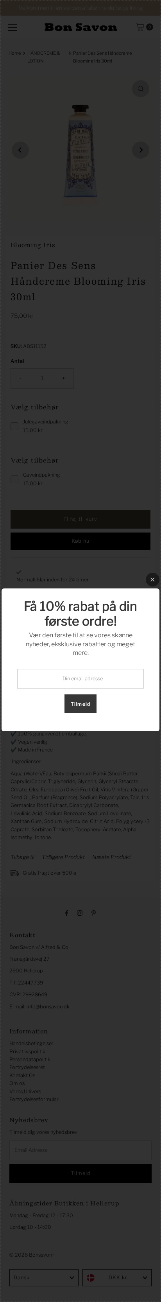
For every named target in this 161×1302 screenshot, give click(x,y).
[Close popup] (152, 579)
